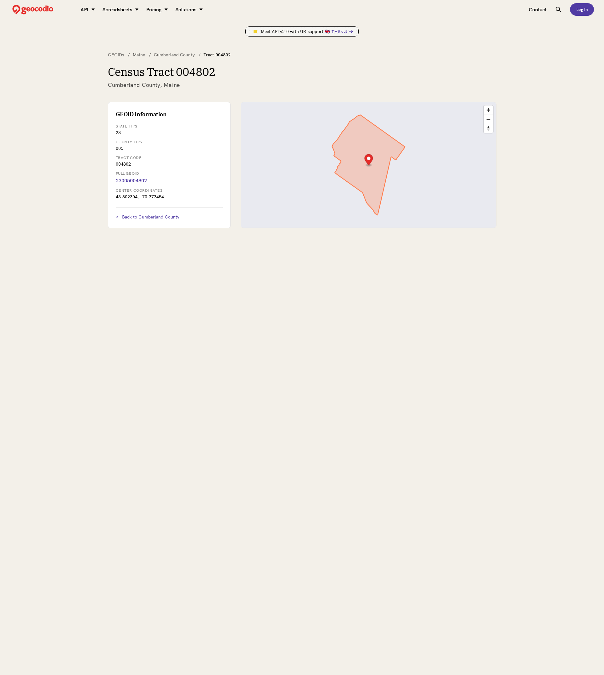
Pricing (153, 9)
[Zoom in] (488, 110)
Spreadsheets (117, 9)
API (84, 9)
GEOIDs (116, 55)
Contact (538, 9)
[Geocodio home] (42, 10)
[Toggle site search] (558, 9)
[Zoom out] (488, 119)
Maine (139, 55)
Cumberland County (174, 55)
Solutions (186, 9)
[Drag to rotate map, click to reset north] (488, 128)
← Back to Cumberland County (148, 217)
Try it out (339, 31)
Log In (582, 9)
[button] (368, 160)
